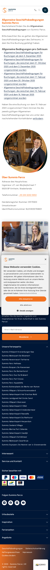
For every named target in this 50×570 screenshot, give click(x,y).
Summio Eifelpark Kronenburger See (18, 352)
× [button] (45, 259)
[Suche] (39, 10)
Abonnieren (24, 337)
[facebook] (10, 502)
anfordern (38, 119)
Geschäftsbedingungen (12, 548)
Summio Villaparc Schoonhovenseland (19, 390)
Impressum (27, 552)
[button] (25, 310)
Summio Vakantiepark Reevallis (15, 414)
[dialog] (25, 285)
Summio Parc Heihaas (11, 363)
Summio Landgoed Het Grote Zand (17, 398)
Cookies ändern (9, 555)
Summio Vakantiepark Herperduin (16, 421)
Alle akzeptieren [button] (26, 299)
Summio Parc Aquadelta (12, 383)
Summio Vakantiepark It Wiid (14, 406)
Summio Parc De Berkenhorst (15, 371)
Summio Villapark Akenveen (14, 402)
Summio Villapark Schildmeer (14, 437)
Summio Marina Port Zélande (14, 429)
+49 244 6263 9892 (28, 195)
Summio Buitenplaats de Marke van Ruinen (21, 387)
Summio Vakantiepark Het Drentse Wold (19, 394)
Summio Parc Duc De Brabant (15, 375)
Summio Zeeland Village (12, 425)
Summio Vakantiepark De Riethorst (17, 418)
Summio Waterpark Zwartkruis (15, 441)
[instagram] (4, 502)
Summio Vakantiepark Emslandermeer (18, 410)
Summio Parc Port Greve (12, 379)
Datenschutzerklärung (35, 548)
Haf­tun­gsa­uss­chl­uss (11, 552)
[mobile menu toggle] (45, 10)
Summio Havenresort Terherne (15, 360)
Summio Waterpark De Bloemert (16, 356)
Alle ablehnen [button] (26, 305)
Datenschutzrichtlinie (28, 293)
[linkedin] (17, 502)
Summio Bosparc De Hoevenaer (16, 367)
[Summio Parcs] (14, 10)
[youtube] (23, 502)
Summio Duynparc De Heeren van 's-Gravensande (24, 445)
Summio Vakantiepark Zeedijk (15, 433)
